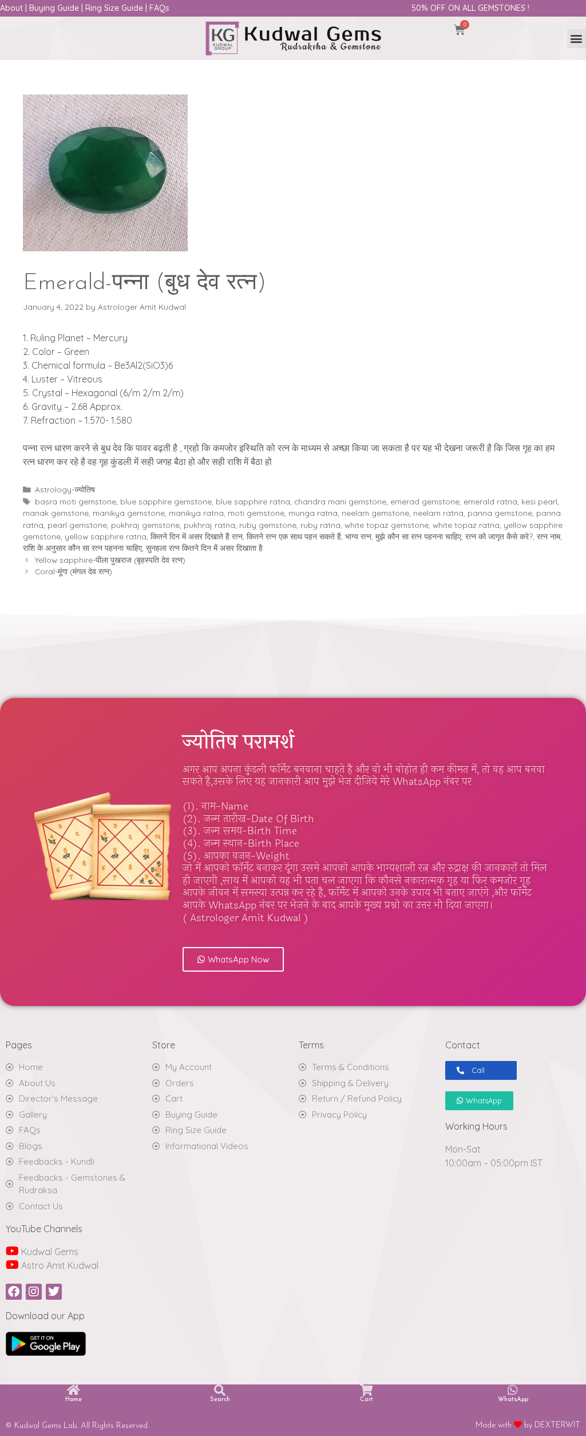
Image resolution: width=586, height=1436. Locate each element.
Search (220, 1399)
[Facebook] (14, 1292)
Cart (366, 1399)
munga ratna (313, 513)
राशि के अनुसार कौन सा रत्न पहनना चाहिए (82, 548)
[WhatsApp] (512, 1390)
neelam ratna (438, 513)
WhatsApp (513, 1399)
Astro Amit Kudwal (58, 1265)
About (11, 8)
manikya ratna (196, 513)
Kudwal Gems (48, 1251)
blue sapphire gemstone (166, 501)
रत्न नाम (548, 536)
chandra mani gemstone (340, 501)
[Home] (73, 1390)
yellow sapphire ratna (105, 536)
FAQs (159, 8)
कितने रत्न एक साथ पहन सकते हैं (294, 536)
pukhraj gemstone (145, 525)
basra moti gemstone (75, 501)
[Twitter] (54, 1292)
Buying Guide (54, 8)
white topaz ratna (466, 525)
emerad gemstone (425, 501)
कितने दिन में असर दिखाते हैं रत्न (197, 536)
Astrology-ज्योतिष (65, 489)
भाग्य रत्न (358, 536)
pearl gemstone (77, 525)
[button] (576, 38)
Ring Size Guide (114, 8)
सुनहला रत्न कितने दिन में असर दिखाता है (204, 548)
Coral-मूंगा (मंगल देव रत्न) (73, 571)
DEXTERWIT (557, 1425)
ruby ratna (320, 525)
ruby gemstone (267, 525)
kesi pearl (539, 501)
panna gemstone (500, 513)
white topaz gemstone (387, 525)
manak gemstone (56, 513)
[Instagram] (34, 1292)
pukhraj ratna (209, 525)
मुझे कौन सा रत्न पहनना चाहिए (418, 536)
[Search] (219, 1390)
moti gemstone (256, 513)
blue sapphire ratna (253, 501)
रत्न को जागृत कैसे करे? (499, 536)
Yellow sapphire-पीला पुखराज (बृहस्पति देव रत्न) (110, 560)
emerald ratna (490, 501)
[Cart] (366, 1390)
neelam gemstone (375, 513)
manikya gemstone (129, 513)
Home (73, 1399)
